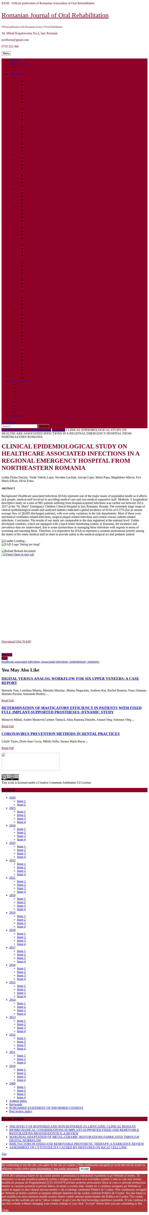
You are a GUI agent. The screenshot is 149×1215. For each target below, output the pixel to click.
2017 (20, 224)
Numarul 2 (58, 430)
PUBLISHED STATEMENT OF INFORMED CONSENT (54, 388)
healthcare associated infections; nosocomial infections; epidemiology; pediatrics (50, 661)
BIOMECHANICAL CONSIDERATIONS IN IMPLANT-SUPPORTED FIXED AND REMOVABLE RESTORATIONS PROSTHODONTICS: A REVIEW (74, 1131)
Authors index (18, 1100)
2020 (20, 171)
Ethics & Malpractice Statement (45, 401)
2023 (20, 123)
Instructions (28, 384)
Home (14, 60)
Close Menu (9, 422)
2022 (20, 140)
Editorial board (31, 70)
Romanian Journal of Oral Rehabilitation (55, 15)
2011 (20, 328)
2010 (20, 346)
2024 (20, 105)
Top (4, 1154)
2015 (20, 259)
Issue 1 (30, 81)
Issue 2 (30, 84)
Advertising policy (33, 408)
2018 (20, 206)
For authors (20, 381)
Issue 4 (30, 102)
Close (5, 1210)
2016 (20, 241)
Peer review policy (33, 405)
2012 (20, 311)
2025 (20, 88)
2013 (20, 293)
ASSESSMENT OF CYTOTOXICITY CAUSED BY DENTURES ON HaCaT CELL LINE (67, 1147)
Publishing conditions (36, 398)
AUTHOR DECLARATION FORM (40, 394)
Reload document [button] (24, 551)
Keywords (15, 1104)
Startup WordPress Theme (32, 1159)
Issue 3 (30, 98)
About (22, 67)
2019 (20, 189)
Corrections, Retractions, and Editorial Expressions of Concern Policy (80, 412)
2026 (20, 77)
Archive (16, 74)
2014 (20, 276)
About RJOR (19, 63)
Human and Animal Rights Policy (45, 391)
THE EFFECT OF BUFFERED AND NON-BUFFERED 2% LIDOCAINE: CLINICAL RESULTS (72, 1126)
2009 (20, 363)
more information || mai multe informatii (54, 1168)
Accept (85, 1168)
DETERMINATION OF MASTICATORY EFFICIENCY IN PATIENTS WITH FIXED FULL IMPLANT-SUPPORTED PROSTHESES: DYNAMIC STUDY (72, 710)
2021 (20, 154)
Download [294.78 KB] (16, 641)
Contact (16, 415)
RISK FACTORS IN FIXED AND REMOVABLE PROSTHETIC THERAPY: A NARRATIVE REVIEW (76, 1143)
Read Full (8, 700)
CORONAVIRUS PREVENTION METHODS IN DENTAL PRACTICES (61, 734)
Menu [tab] (7, 53)
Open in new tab (23, 554)
